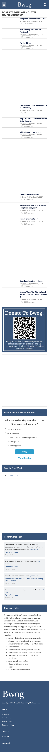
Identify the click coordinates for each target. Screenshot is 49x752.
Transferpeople (11, 552)
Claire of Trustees (14, 429)
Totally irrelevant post (29, 219)
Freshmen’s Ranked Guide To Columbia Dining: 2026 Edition (24, 580)
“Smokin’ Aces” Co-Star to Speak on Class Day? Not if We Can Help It (33, 294)
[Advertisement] (24, 77)
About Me (5, 736)
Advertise (5, 714)
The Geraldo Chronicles (29, 194)
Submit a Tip (6, 718)
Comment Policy (8, 725)
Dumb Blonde (12, 475)
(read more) (34, 549)
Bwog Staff (26, 21)
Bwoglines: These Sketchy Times (33, 19)
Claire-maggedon (14, 445)
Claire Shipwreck (14, 441)
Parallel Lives (25, 43)
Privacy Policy (7, 721)
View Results (24, 458)
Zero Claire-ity (13, 433)
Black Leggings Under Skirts (31, 281)
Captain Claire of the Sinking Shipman (22, 437)
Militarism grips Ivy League (31, 132)
